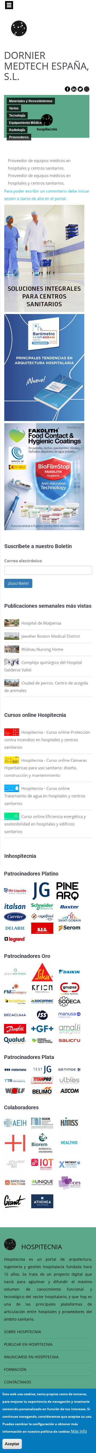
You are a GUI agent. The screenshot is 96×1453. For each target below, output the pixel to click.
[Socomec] (42, 1001)
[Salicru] (69, 1040)
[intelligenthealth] (15, 1164)
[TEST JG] (42, 1069)
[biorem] (42, 1142)
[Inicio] (19, 28)
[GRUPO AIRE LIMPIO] (15, 971)
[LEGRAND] (15, 939)
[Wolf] (15, 1090)
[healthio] (69, 1142)
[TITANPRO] (42, 1080)
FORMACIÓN (15, 1369)
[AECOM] (69, 1090)
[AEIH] (15, 1122)
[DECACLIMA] (15, 1014)
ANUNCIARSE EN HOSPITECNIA (31, 1356)
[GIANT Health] (15, 1200)
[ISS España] (42, 1014)
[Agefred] (42, 916)
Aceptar (12, 1443)
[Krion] (42, 988)
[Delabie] (15, 927)
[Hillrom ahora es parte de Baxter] (69, 906)
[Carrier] (15, 916)
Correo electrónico (23, 560)
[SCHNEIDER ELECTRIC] (42, 906)
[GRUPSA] (69, 988)
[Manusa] (69, 1014)
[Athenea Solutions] (42, 1200)
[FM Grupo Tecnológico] (15, 988)
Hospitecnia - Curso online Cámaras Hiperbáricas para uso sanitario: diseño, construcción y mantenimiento (45, 768)
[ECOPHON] (15, 1001)
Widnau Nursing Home (42, 649)
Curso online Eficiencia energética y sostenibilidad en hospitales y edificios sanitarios (45, 824)
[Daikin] (69, 971)
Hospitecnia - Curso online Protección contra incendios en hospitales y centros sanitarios (47, 739)
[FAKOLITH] (42, 1040)
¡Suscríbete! (18, 583)
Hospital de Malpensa (41, 623)
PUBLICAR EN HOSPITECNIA (28, 1344)
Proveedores (19, 137)
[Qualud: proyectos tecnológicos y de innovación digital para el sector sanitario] (15, 1040)
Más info (79, 1431)
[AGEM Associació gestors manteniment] (42, 1122)
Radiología (17, 130)
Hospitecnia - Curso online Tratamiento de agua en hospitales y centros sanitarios (44, 796)
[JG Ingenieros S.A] (41, 890)
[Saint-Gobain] (69, 916)
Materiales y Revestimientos (31, 101)
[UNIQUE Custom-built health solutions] (42, 1182)
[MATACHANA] (15, 1069)
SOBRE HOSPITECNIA (22, 1331)
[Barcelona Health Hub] (15, 1182)
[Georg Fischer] (42, 1028)
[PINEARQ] (68, 890)
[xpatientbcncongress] (69, 1164)
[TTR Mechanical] (15, 1080)
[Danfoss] (15, 1028)
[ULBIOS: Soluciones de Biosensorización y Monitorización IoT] (69, 1080)
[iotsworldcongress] (42, 1164)
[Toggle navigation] (9, 5)
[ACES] (69, 1182)
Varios (14, 108)
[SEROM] (69, 927)
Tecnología (17, 115)
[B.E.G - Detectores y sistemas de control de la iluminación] (42, 927)
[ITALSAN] (15, 906)
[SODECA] (69, 1001)
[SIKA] (42, 971)
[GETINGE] (69, 1069)
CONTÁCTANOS (17, 1382)
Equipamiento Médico (25, 123)
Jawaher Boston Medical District (50, 636)
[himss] (69, 1122)
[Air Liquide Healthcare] (15, 890)
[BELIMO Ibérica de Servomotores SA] (42, 1090)
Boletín (63, 545)
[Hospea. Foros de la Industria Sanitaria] (15, 1142)
